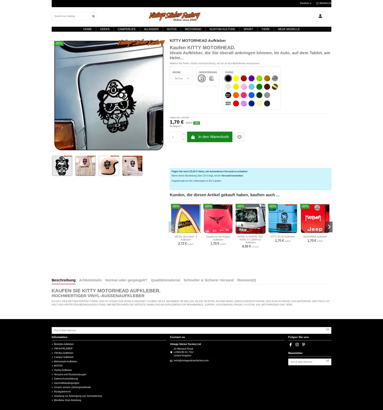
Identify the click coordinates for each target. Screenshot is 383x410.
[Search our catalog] (93, 16)
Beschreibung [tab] (64, 280)
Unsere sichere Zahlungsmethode (72, 387)
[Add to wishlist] (239, 137)
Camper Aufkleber (64, 357)
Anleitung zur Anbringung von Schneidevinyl (78, 396)
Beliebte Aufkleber (64, 344)
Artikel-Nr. (175, 117)
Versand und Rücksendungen (70, 374)
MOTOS (58, 365)
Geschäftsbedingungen (66, 383)
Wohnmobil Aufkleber (65, 361)
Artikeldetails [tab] (90, 280)
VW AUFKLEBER (63, 348)
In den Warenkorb (213, 137)
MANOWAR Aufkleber (315, 236)
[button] (172, 227)
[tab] (246, 281)
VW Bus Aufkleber (63, 353)
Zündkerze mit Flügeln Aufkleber (218, 238)
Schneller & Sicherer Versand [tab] (209, 280)
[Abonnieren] (327, 329)
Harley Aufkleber (63, 370)
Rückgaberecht (62, 391)
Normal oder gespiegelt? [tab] (126, 280)
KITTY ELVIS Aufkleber (282, 236)
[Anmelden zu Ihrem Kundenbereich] (320, 16)
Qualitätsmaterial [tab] (165, 280)
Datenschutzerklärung (66, 378)
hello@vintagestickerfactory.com (191, 360)
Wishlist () (325, 3)
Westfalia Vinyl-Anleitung (67, 400)
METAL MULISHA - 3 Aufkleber (186, 238)
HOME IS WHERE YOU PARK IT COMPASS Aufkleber (250, 239)
